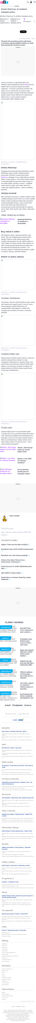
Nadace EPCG (28, 831)
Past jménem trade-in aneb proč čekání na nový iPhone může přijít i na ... (17, 822)
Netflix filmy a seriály (24, 865)
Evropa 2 (4, 999)
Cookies (27, 1016)
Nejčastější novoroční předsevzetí (11, 782)
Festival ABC (24, 914)
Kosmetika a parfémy (6, 977)
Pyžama (4, 976)
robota (26, 84)
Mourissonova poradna (8, 914)
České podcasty (5, 994)
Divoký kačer (14, 865)
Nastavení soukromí (12, 1018)
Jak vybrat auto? (5, 961)
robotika (14, 532)
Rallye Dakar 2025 (16, 797)
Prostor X (4, 930)
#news (17, 882)
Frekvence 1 (5, 997)
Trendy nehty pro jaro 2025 (17, 765)
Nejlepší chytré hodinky (8, 814)
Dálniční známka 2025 (28, 797)
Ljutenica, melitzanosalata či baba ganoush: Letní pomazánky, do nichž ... (18, 857)
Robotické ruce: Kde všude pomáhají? (14, 555)
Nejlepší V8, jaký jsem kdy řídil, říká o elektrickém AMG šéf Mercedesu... (15, 804)
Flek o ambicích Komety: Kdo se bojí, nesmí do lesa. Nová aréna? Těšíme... (16, 751)
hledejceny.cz (5, 943)
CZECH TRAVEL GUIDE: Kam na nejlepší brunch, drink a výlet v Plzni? (18, 887)
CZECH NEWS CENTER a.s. (21, 1010)
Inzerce (27, 705)
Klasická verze (12, 714)
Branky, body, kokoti (13, 930)
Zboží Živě (4, 945)
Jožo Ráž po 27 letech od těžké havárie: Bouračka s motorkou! (16, 772)
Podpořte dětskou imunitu (9, 895)
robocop (8, 532)
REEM (25, 532)
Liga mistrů (18, 748)
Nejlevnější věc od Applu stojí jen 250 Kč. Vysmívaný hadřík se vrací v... (18, 818)
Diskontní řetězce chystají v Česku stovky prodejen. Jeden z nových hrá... (17, 834)
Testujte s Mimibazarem (7, 969)
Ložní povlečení (5, 982)
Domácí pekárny (19, 847)
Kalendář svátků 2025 (16, 731)
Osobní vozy (5, 947)
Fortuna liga (23, 930)
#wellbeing (11, 882)
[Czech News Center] (21, 720)
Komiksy (17, 914)
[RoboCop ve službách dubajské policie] (18, 159)
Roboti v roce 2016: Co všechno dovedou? (25, 461)
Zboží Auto (4, 957)
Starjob (3, 992)
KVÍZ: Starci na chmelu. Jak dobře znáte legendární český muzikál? (17, 789)
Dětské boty (4, 981)
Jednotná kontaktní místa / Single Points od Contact (17, 1019)
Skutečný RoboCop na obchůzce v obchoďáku (25, 221)
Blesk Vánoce (5, 731)
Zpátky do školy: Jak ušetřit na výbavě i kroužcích (13, 788)
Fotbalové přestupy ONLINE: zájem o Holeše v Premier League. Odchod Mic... (16, 754)
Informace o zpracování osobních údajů (15, 1016)
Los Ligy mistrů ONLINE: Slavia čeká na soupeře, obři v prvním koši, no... (17, 757)
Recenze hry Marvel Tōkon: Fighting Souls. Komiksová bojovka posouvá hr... (16, 918)
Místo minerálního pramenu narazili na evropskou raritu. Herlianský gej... (17, 871)
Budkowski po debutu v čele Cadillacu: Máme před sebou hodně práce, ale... (18, 801)
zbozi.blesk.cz (5, 950)
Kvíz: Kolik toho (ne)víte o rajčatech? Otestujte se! (13, 854)
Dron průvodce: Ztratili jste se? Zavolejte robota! (24, 471)
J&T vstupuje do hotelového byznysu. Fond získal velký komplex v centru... (17, 839)
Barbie (3, 972)
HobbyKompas (5, 954)
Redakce (18, 1006)
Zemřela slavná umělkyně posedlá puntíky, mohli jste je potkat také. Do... (17, 770)
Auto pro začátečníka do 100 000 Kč (10, 956)
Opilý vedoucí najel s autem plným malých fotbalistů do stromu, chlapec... (16, 734)
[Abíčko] (4, 3)
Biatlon (13, 748)
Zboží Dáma (4, 949)
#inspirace (5, 882)
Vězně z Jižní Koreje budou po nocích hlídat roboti (25, 450)
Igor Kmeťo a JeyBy (6, 936)
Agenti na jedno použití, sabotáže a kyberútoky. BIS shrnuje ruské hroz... (16, 737)
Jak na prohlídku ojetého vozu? (9, 952)
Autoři (8, 705)
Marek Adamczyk (6, 932)
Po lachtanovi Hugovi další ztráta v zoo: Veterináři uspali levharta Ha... (17, 739)
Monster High (5, 970)
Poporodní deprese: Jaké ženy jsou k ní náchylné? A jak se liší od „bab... (16, 905)
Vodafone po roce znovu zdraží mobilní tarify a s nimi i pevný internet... (17, 820)
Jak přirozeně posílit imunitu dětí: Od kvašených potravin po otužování (17, 786)
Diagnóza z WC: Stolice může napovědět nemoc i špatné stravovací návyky (17, 900)
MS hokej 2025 (6, 748)
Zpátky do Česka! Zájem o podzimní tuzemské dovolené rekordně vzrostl (16, 868)
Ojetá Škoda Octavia (6, 959)
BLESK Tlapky (6, 865)
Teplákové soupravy (6, 979)
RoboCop (4, 177)
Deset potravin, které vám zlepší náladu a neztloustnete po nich (16, 902)
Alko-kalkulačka (6, 797)
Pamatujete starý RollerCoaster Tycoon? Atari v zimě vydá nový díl (17, 916)
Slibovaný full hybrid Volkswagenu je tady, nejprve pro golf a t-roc (16, 806)
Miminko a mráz (25, 782)
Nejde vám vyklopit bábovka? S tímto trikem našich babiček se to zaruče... (16, 852)
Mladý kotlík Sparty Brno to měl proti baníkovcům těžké (14, 934)
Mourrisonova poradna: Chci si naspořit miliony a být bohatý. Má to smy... (17, 921)
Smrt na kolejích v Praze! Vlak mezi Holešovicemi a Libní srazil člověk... (18, 774)
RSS (23, 1006)
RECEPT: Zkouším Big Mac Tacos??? (10, 886)
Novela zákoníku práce (17, 831)
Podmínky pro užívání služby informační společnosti (17, 1015)
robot (3, 532)
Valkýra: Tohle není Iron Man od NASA (14, 544)
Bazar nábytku (5, 984)
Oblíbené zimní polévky (8, 847)
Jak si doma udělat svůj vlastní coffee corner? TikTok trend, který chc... (18, 884)
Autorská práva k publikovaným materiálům (18, 1014)
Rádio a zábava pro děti (7, 995)
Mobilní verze (25, 714)
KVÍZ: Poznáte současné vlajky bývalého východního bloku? (15, 874)
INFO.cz (25, 731)
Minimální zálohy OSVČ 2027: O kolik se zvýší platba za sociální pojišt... (18, 836)
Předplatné (17, 705)
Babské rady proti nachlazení (24, 895)
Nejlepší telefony (19, 814)
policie (20, 532)
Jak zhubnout (5, 765)
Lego (3, 974)
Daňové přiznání (6, 831)
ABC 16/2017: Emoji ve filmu (11, 573)
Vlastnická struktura (22, 1018)
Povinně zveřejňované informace (18, 1020)
